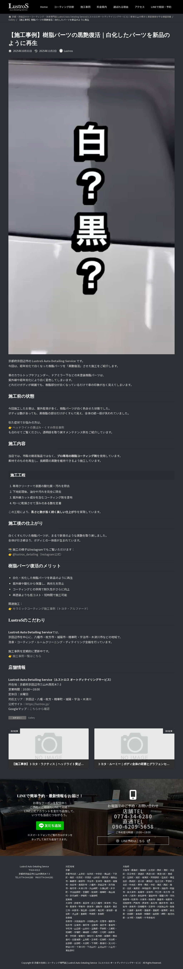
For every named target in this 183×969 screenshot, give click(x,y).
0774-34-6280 (133, 816)
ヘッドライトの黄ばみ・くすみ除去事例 (38, 427)
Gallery (31, 717)
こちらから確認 (39, 709)
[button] (133, 841)
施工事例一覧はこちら (27, 656)
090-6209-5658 (133, 826)
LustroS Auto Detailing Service (54, 361)
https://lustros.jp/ (37, 704)
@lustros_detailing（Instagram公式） (38, 554)
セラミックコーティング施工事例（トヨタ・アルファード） (51, 608)
